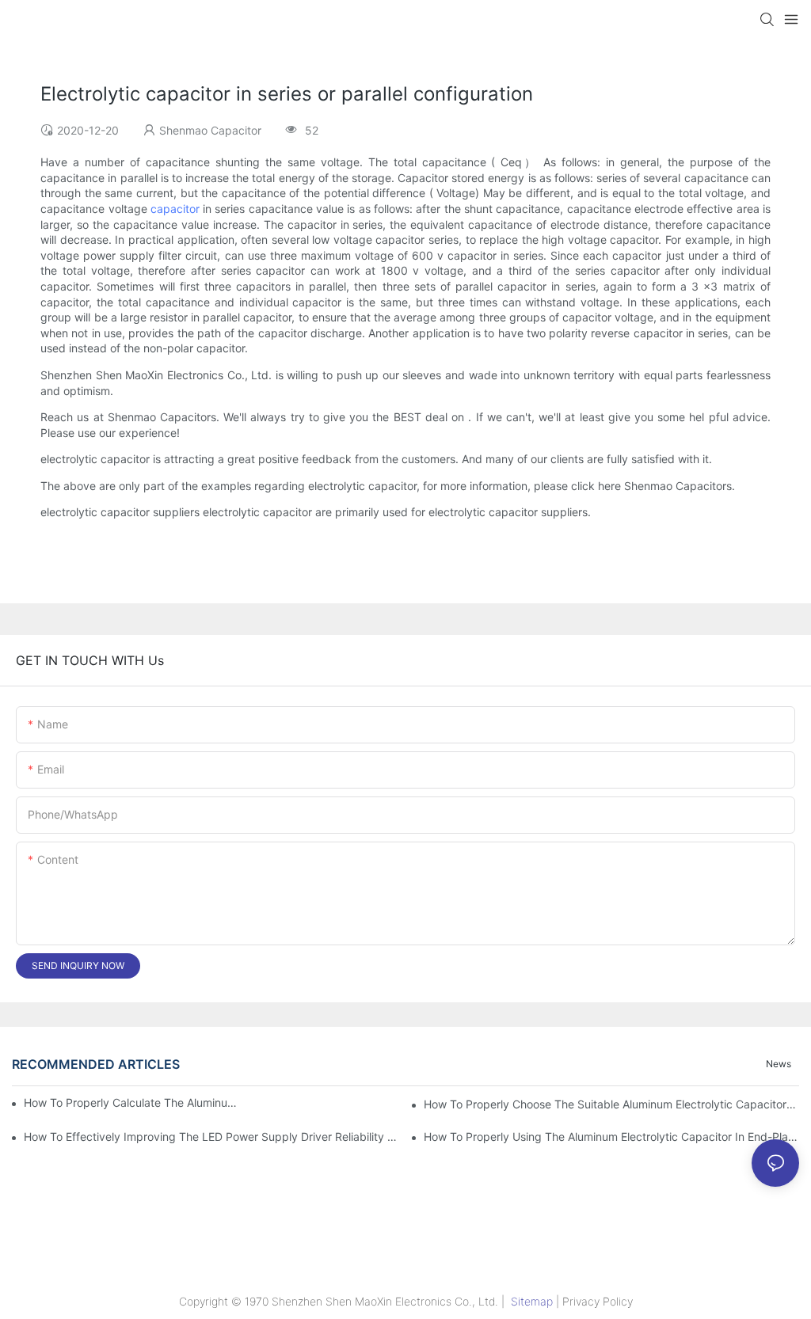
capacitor (175, 208)
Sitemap (532, 1301)
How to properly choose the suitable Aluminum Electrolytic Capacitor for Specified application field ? (611, 1104)
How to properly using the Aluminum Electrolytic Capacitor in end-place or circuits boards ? (611, 1136)
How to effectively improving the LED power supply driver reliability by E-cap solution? (211, 1136)
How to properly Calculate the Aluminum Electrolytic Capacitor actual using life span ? (135, 1102)
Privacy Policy (597, 1301)
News (778, 1064)
